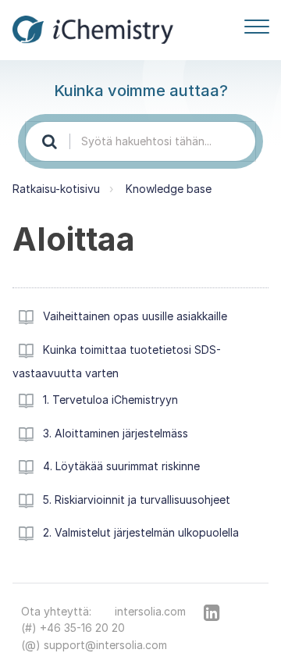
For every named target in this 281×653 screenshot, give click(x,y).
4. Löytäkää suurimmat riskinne (121, 466)
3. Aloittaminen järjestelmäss (115, 433)
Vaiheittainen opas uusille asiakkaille (135, 316)
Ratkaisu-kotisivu (56, 188)
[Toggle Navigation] (257, 23)
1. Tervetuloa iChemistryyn (110, 399)
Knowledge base (169, 188)
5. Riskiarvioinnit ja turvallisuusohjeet (136, 499)
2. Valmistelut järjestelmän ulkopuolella (141, 532)
